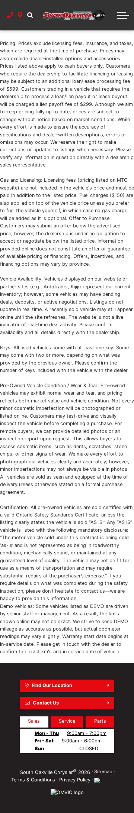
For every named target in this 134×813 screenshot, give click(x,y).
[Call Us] (10, 15)
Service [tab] (67, 721)
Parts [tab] (100, 721)
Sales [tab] (34, 721)
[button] (30, 15)
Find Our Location (52, 685)
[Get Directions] (20, 15)
